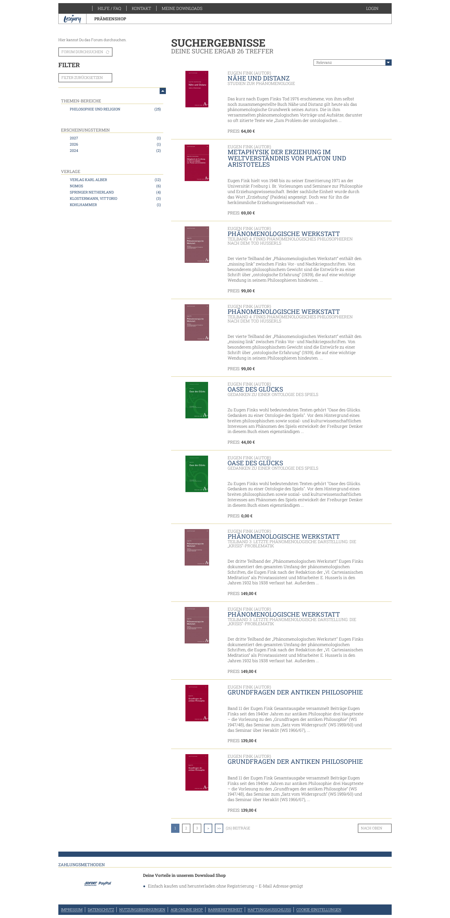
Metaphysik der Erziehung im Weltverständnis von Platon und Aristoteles (287, 158)
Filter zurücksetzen (82, 77)
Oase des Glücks (255, 389)
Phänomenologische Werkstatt (284, 233)
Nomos (115, 185)
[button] (377, 8)
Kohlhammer (115, 204)
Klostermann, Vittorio (115, 198)
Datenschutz (101, 909)
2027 (115, 137)
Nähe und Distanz (259, 78)
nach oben (371, 828)
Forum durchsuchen (82, 51)
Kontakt (141, 8)
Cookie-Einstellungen (318, 909)
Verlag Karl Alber (115, 179)
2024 (115, 150)
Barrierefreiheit (225, 909)
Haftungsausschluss (269, 909)
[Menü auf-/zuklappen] (163, 91)
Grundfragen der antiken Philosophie (295, 692)
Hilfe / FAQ (109, 8)
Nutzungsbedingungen (142, 909)
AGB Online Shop (187, 909)
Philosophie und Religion (115, 109)
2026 (115, 144)
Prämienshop (110, 18)
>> (219, 828)
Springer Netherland (115, 192)
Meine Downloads (182, 8)
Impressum (72, 909)
